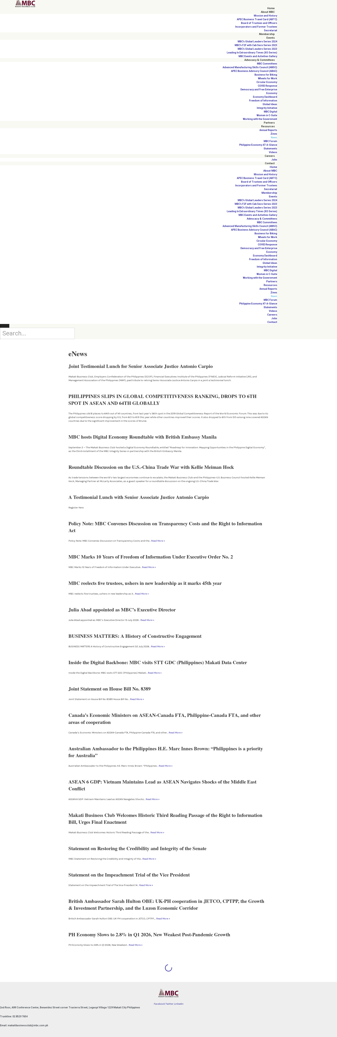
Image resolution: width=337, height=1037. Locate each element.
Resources (268, 126)
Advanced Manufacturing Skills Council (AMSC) (250, 67)
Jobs (274, 159)
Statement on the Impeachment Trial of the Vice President (129, 874)
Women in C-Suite (267, 115)
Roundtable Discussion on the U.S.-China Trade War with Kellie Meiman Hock (151, 467)
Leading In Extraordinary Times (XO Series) (252, 52)
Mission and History (265, 15)
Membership (267, 34)
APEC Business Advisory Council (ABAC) (254, 71)
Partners (269, 122)
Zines (273, 133)
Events (270, 37)
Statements (270, 148)
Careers (270, 156)
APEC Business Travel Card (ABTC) (257, 19)
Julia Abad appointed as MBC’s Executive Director (122, 609)
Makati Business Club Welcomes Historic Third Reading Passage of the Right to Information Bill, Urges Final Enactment (165, 818)
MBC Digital (270, 111)
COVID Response (267, 85)
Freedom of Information (263, 100)
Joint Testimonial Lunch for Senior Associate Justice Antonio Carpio (140, 366)
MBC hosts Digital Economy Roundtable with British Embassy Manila (142, 436)
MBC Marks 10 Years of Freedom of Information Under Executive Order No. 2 (150, 556)
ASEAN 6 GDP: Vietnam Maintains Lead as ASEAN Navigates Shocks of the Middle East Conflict (162, 785)
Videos (273, 152)
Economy (271, 93)
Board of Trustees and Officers (259, 23)
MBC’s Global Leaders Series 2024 (257, 41)
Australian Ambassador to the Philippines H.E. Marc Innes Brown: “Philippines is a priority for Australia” (165, 752)
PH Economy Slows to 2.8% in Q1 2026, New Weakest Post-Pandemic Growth (149, 934)
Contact (270, 163)
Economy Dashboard (265, 96)
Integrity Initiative (267, 108)
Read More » (158, 540)
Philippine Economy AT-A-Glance (258, 144)
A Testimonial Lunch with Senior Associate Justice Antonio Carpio (138, 497)
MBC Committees (267, 63)
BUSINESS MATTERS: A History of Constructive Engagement (134, 636)
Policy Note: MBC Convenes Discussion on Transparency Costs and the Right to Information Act (165, 527)
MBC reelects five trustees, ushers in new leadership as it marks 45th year (145, 583)
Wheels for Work (267, 78)
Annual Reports (268, 130)
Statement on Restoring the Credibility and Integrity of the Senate (137, 848)
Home (271, 8)
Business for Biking (266, 74)
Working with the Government (260, 119)
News (274, 137)
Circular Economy (266, 82)
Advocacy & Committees (259, 60)
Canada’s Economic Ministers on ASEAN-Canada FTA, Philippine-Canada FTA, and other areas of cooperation (164, 718)
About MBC (268, 12)
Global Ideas (270, 104)
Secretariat (270, 30)
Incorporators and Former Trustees (256, 26)
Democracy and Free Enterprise (258, 89)
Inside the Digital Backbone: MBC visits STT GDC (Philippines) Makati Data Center (157, 662)
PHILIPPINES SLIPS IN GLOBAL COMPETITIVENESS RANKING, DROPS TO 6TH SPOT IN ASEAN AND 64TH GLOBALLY (162, 400)
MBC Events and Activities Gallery (258, 56)
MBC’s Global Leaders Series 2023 (257, 48)
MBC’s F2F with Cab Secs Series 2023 (256, 45)
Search (5, 325)
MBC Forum (270, 141)
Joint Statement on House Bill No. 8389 (109, 688)
